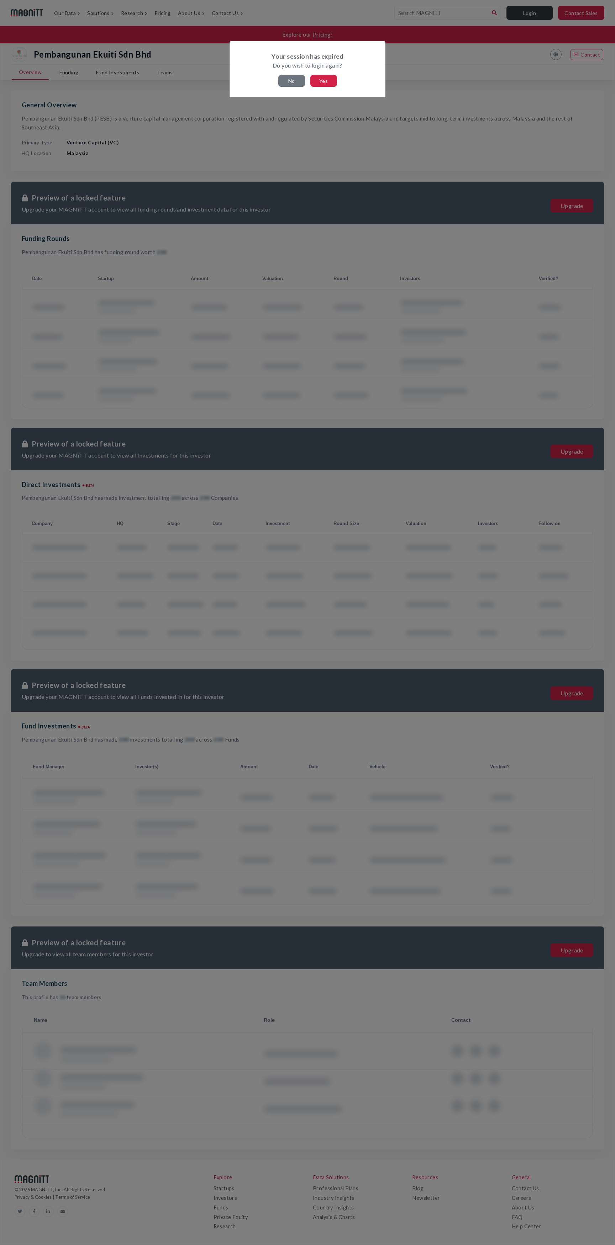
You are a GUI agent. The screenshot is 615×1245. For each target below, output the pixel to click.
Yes (323, 81)
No (291, 81)
